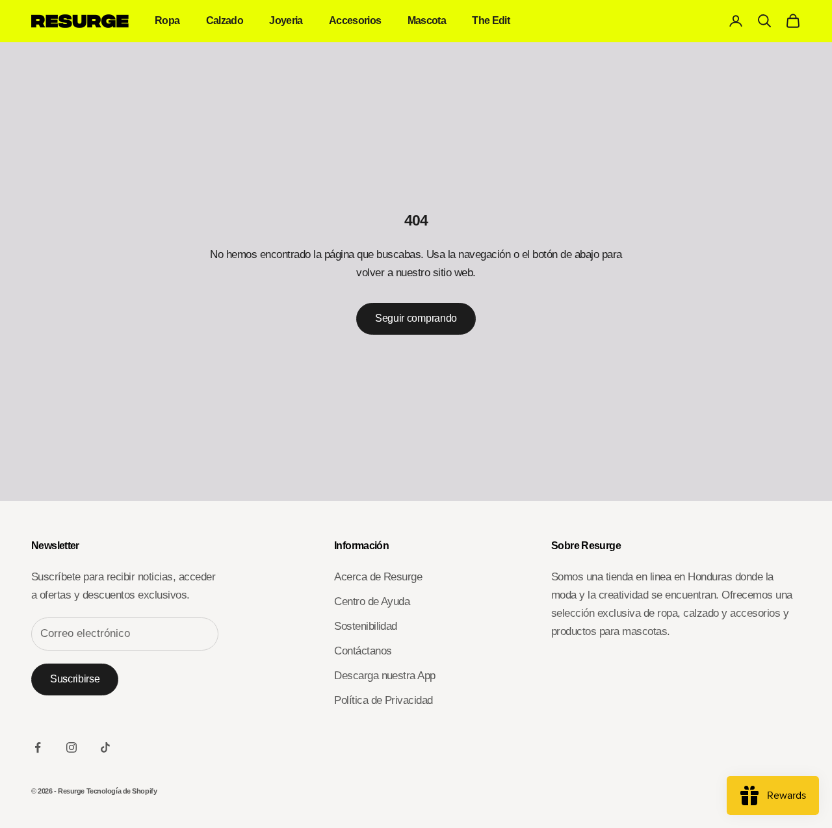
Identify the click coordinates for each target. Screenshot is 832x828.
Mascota (427, 20)
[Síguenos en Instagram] (71, 747)
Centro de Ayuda (372, 601)
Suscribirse (74, 678)
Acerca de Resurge (378, 577)
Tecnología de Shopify (121, 791)
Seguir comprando (416, 318)
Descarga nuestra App (385, 675)
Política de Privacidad (383, 700)
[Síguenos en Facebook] (37, 747)
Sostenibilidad (365, 626)
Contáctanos (362, 651)
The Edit (491, 20)
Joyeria (286, 20)
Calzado (225, 20)
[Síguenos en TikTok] (105, 747)
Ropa (167, 20)
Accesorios (355, 20)
